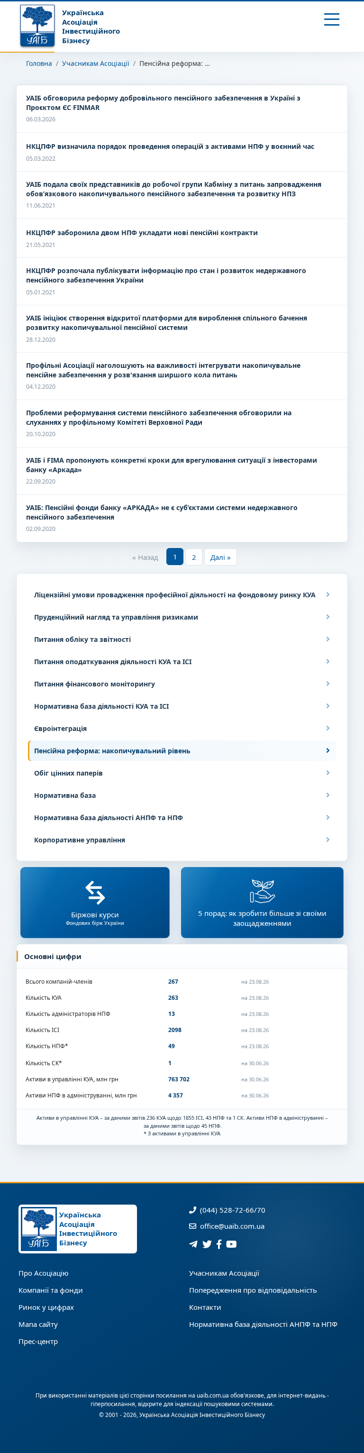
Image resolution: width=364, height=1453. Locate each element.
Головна (39, 63)
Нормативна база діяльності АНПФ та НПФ (108, 817)
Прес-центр (38, 1341)
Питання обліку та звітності (82, 639)
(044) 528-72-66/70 (231, 1210)
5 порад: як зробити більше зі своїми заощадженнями (262, 918)
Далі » (220, 557)
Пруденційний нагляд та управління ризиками (116, 616)
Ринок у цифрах (46, 1307)
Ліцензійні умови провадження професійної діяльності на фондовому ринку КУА (175, 594)
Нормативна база (65, 795)
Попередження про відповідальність (253, 1290)
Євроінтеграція (60, 728)
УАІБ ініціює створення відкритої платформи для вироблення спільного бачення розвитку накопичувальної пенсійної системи (166, 322)
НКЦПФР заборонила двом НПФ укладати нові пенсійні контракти (142, 232)
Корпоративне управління (79, 839)
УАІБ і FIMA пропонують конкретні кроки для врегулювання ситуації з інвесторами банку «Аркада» (171, 465)
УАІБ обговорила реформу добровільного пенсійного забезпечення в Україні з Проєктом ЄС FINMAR (163, 102)
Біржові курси (95, 918)
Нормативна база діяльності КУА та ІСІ (101, 706)
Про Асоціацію (43, 1273)
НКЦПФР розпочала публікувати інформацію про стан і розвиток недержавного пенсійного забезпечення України (166, 275)
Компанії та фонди (50, 1290)
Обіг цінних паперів (68, 772)
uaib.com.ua (213, 1395)
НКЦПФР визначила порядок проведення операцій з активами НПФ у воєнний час (170, 146)
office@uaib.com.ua (231, 1226)
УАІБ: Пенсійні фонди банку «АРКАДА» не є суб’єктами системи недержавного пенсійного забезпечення (162, 512)
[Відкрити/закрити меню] (332, 19)
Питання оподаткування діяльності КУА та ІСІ (112, 661)
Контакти (205, 1307)
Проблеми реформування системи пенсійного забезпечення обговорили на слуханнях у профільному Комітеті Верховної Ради (158, 417)
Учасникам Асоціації (95, 63)
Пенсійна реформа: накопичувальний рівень (112, 750)
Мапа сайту (38, 1324)
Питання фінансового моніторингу (94, 683)
